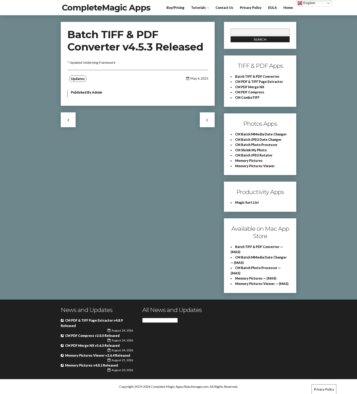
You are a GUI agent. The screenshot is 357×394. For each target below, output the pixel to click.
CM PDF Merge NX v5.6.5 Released (92, 345)
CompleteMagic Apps (106, 7)
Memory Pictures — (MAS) (255, 278)
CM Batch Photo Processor (256, 145)
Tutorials (198, 7)
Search (260, 39)
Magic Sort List (247, 202)
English (308, 3)
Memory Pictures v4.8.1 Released (91, 365)
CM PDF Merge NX (249, 87)
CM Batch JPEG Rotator (254, 155)
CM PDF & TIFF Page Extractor (259, 82)
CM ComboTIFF (247, 97)
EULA (272, 7)
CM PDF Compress (249, 92)
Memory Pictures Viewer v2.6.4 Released (97, 355)
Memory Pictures (249, 160)
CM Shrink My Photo (251, 150)
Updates (78, 79)
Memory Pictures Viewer (255, 166)
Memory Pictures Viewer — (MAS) (261, 284)
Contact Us (224, 7)
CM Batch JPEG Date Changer (258, 139)
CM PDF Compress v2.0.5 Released (92, 336)
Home (288, 7)
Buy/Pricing (175, 7)
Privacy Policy (251, 7)
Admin (97, 92)
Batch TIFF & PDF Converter (257, 76)
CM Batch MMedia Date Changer (261, 134)
